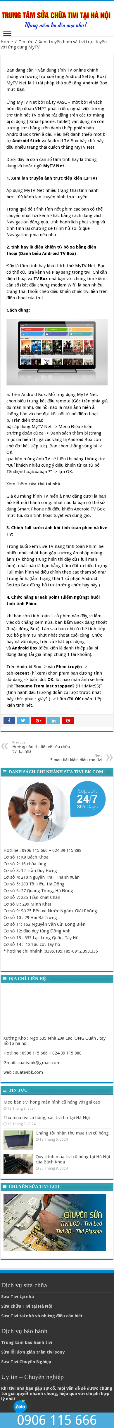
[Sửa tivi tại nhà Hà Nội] (57, 18)
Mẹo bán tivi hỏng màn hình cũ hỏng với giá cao (52, 1102)
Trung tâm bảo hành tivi (26, 1342)
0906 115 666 (57, 1420)
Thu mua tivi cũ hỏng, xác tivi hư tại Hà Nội (47, 1117)
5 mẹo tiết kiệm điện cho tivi (76, 758)
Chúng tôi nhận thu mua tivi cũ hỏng (72, 1133)
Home (7, 41)
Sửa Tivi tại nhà (17, 1296)
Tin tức (26, 41)
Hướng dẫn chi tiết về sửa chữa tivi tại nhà (41, 747)
